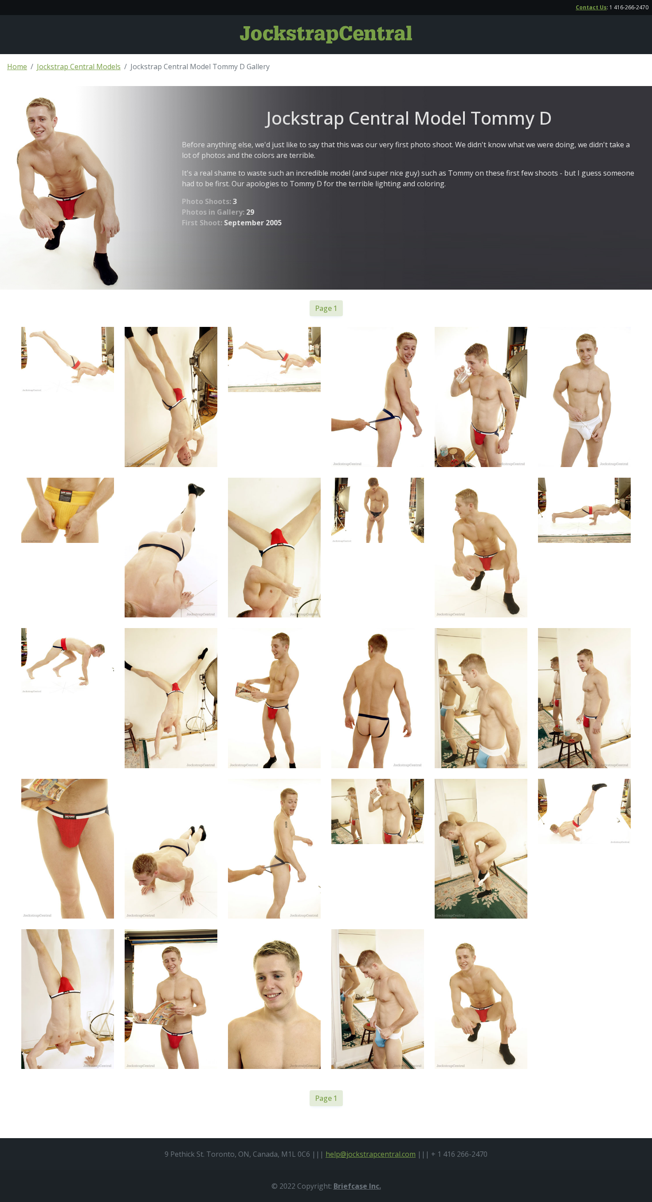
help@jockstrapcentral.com (371, 1154)
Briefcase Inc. (357, 1186)
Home (17, 66)
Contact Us (591, 7)
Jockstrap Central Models (79, 66)
